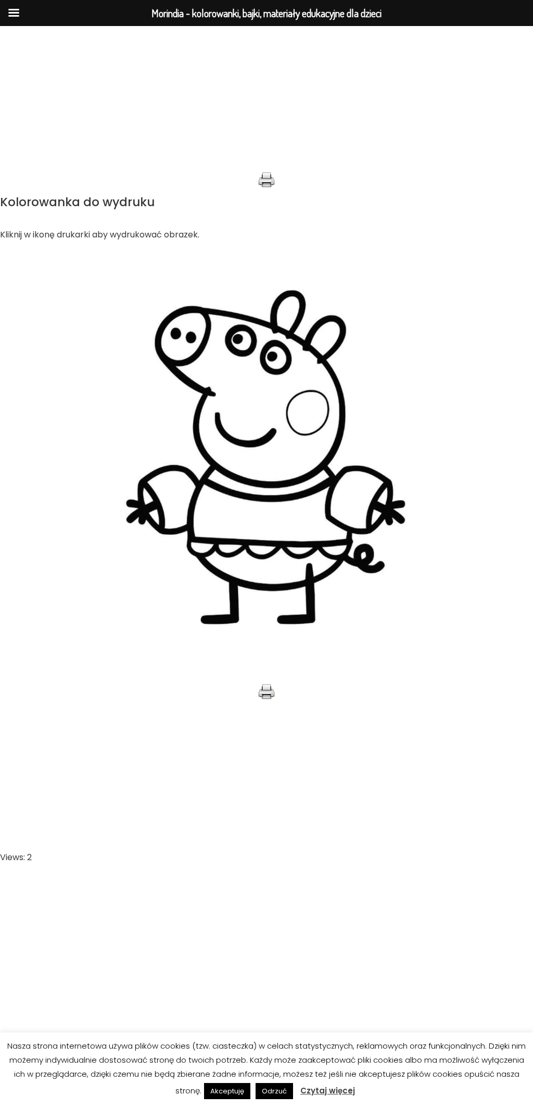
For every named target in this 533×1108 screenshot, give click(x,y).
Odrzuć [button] (274, 1091)
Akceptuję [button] (227, 1091)
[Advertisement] (266, 99)
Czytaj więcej (327, 1090)
